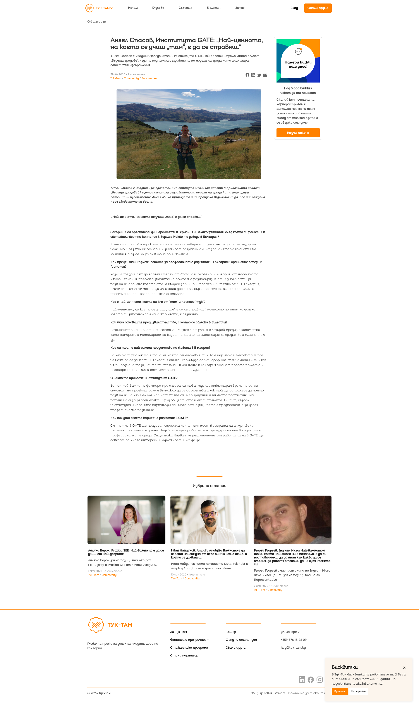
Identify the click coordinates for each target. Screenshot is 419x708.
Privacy (280, 693)
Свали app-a (236, 647)
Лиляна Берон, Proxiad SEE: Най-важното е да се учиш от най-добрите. (126, 552)
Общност (96, 22)
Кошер (231, 632)
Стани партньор (184, 655)
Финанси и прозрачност (189, 640)
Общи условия (261, 693)
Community (131, 78)
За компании (149, 78)
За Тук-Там (178, 632)
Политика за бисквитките (310, 693)
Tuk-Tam (94, 575)
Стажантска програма (189, 647)
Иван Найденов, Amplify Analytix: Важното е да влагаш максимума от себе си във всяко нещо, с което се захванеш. (209, 554)
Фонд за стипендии (241, 640)
